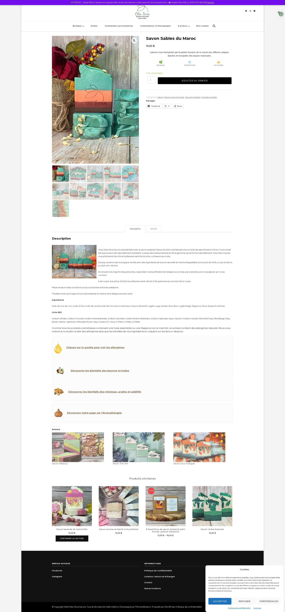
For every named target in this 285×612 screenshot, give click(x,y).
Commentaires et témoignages (155, 26)
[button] (134, 40)
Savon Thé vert (120, 463)
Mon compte (202, 26)
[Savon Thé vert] (141, 447)
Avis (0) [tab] (153, 229)
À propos (257, 608)
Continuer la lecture (72, 538)
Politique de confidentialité (239, 608)
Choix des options (165, 506)
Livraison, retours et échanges (159, 576)
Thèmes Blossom (143, 607)
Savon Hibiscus (60, 463)
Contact (148, 582)
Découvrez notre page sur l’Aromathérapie (94, 413)
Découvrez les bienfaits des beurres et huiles (100, 370)
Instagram (57, 576)
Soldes (94, 26)
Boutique (77, 26)
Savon (160, 97)
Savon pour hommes (174, 97)
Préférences (269, 601)
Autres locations (152, 588)
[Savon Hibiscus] (81, 447)
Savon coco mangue (184, 463)
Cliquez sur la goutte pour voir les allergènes (95, 347)
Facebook (57, 570)
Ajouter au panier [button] (119, 505)
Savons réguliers (193, 97)
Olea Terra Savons (77, 607)
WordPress (169, 607)
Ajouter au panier (195, 80)
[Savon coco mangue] (202, 447)
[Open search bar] (214, 26)
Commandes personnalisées (119, 26)
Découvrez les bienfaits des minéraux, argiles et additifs (104, 391)
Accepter (220, 601)
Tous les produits (209, 97)
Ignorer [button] (210, 2)
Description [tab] (135, 229)
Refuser (244, 601)
